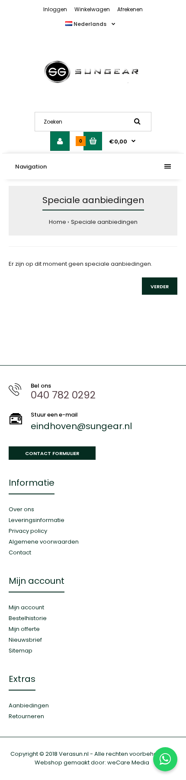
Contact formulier (52, 453)
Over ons (21, 509)
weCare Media (128, 762)
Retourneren (26, 716)
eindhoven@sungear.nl (81, 426)
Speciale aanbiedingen (104, 222)
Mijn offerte (24, 629)
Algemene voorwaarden (44, 542)
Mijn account (26, 607)
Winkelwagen (92, 9)
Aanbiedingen (29, 705)
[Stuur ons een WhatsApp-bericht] (165, 759)
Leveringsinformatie (36, 520)
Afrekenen (130, 9)
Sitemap (20, 650)
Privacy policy (28, 531)
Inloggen (55, 9)
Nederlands (90, 24)
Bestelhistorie (28, 618)
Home (57, 222)
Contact (20, 552)
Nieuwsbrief (25, 640)
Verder (160, 286)
